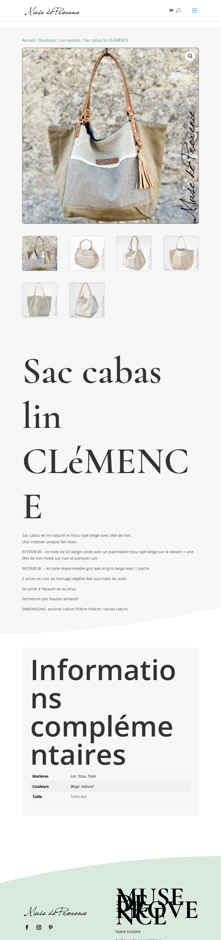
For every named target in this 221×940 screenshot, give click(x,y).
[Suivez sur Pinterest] (51, 927)
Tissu (82, 776)
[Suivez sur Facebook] (27, 927)
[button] (190, 56)
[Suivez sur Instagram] (39, 927)
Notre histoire (128, 931)
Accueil (28, 40)
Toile (92, 776)
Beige (75, 786)
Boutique (47, 40)
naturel (87, 786)
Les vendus (70, 40)
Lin (73, 776)
